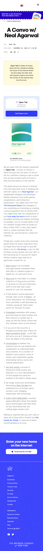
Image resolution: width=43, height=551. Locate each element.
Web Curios (11, 266)
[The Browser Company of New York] (21, 546)
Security (10, 490)
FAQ (8, 525)
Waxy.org (10, 278)
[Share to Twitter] (11, 52)
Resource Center (13, 514)
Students (10, 521)
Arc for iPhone (12, 497)
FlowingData (11, 343)
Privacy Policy (12, 483)
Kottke (29, 297)
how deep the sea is (16, 216)
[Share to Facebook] (14, 52)
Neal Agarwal (28, 192)
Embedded (10, 312)
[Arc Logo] (9, 470)
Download (11, 480)
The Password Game (13, 205)
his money (21, 249)
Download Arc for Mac (23, 452)
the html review (12, 367)
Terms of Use (12, 487)
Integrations (11, 501)
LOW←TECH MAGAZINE (16, 398)
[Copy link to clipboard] (18, 52)
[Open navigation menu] (38, 4)
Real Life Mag (22, 385)
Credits (10, 504)
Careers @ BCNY (13, 528)
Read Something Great (16, 333)
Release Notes (12, 518)
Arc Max (10, 494)
